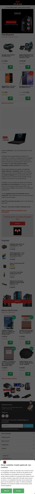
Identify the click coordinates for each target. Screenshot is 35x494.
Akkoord (6, 491)
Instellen (18, 491)
